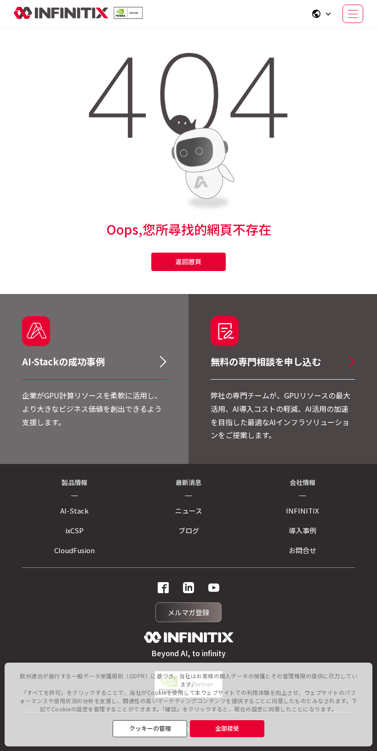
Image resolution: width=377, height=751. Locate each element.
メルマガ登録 (188, 612)
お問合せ (302, 550)
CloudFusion (74, 550)
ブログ (188, 530)
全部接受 (227, 728)
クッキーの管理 (150, 728)
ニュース (188, 510)
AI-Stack (74, 510)
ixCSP (74, 530)
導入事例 (302, 530)
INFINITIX (302, 510)
